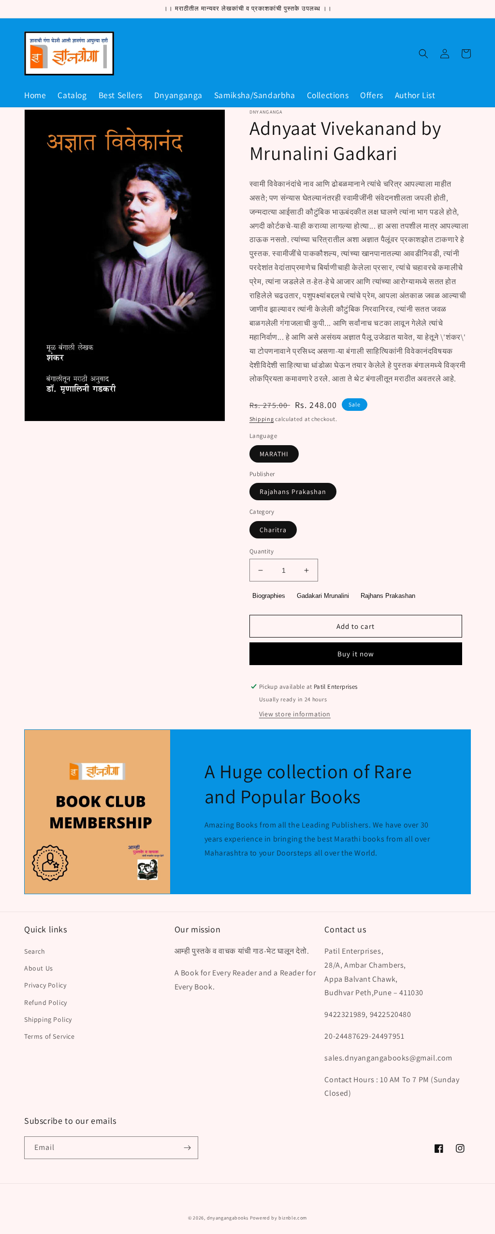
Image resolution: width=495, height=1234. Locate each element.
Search (34, 951)
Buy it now (355, 653)
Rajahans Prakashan (293, 491)
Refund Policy (45, 1002)
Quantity (261, 551)
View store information (295, 714)
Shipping (261, 418)
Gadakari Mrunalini (323, 595)
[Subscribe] (187, 1147)
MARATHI (274, 454)
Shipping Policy (48, 1019)
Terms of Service (49, 1036)
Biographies (268, 595)
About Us (38, 968)
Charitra (273, 529)
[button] (423, 53)
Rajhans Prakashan (388, 595)
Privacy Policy (45, 985)
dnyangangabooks (228, 1218)
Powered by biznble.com (278, 1218)
